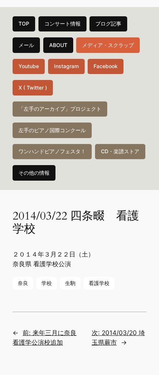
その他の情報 (34, 173)
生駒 (70, 283)
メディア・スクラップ (108, 45)
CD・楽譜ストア (120, 151)
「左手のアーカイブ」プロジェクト (59, 109)
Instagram (66, 66)
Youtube (28, 66)
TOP (23, 23)
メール (26, 45)
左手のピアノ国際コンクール (52, 130)
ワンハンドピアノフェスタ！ (52, 151)
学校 (46, 283)
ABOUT (58, 45)
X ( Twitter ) (32, 87)
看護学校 (99, 283)
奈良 (23, 283)
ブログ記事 (108, 23)
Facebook (106, 66)
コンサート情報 (62, 23)
